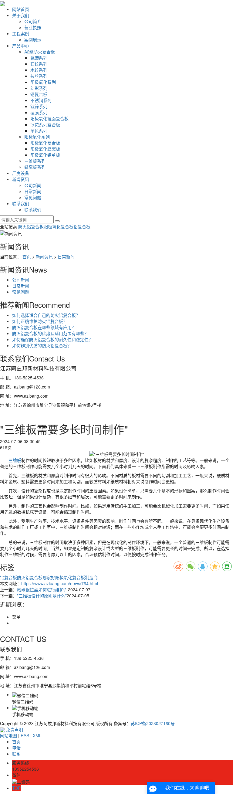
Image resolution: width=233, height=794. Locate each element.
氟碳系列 (38, 58)
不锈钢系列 (41, 100)
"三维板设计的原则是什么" (42, 595)
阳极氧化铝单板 (45, 155)
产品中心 (20, 45)
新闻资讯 (20, 179)
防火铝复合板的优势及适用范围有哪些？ (50, 333)
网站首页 (20, 9)
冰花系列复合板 (45, 124)
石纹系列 (38, 64)
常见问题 (32, 197)
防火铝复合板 (31, 226)
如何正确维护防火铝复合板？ (39, 321)
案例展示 (32, 39)
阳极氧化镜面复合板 (49, 118)
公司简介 (32, 21)
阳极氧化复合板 (45, 143)
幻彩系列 (38, 88)
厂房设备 (20, 173)
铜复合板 (38, 94)
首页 (26, 256)
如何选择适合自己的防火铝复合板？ (46, 315)
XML (37, 735)
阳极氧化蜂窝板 (45, 149)
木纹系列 (38, 70)
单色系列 (38, 130)
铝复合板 (81, 226)
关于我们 (20, 15)
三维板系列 (35, 161)
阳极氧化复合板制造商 (76, 577)
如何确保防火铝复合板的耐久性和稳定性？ (52, 339)
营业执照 (32, 27)
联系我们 (20, 203)
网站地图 (8, 735)
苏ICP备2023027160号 (153, 723)
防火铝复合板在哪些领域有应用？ (44, 327)
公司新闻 (32, 185)
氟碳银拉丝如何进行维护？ (42, 589)
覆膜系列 (38, 112)
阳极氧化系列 (43, 82)
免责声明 (14, 729)
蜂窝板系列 (35, 167)
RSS (25, 735)
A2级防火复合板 (39, 52)
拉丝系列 (38, 76)
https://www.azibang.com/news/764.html (59, 583)
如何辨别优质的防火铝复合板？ (42, 345)
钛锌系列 (38, 106)
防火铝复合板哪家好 (36, 577)
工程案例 (20, 33)
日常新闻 (32, 191)
